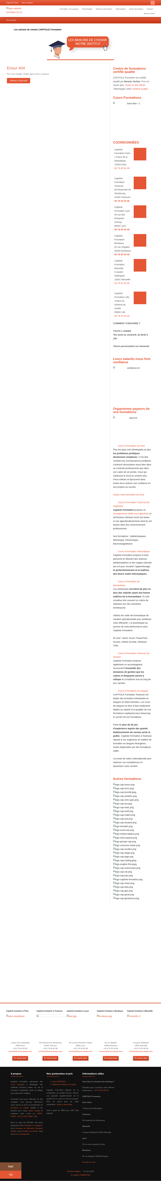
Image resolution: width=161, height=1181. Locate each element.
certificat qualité (140, 89)
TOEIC (39, 1114)
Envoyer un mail (88, 1162)
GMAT (30, 1116)
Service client (149, 13)
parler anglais (34, 1111)
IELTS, (20, 1116)
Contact (150, 9)
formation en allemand (25, 1128)
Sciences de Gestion (104, 9)
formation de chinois (29, 1131)
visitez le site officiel (135, 85)
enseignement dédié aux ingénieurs (131, 513)
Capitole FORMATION (81, 1175)
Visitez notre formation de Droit (128, 494)
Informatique (121, 9)
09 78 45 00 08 (121, 168)
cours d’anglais (17, 1084)
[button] (153, 3)
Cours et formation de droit (131, 446)
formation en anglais (20, 1108)
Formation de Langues (69, 9)
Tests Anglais (87, 9)
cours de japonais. (22, 1134)
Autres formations (136, 9)
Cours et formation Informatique (134, 551)
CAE (25, 1116)
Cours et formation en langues (133, 691)
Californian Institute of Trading (64, 1084)
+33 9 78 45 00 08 (101, 1090)
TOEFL (13, 1116)
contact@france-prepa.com (20, 1051)
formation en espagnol (33, 1125)
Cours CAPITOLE (59, 1082)
